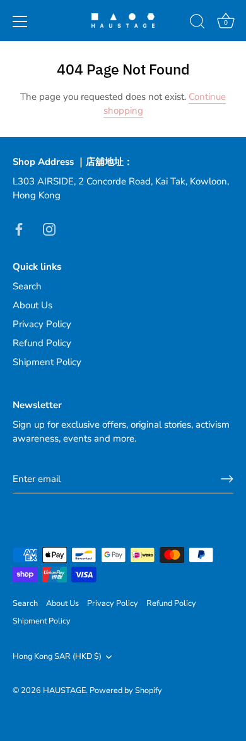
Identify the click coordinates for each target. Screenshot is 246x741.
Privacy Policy (42, 324)
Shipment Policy (47, 362)
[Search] (197, 23)
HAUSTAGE (64, 690)
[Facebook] (19, 228)
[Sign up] (227, 479)
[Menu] (20, 21)
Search (27, 286)
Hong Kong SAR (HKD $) (57, 657)
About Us (32, 305)
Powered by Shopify (126, 690)
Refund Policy (42, 343)
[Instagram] (49, 228)
